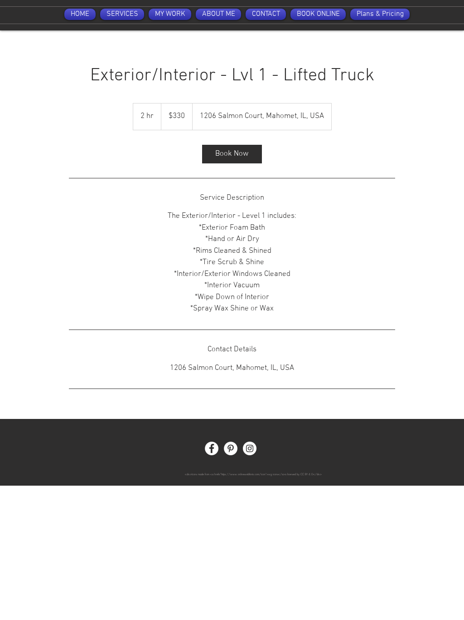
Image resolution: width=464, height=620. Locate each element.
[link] (232, 154)
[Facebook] (211, 448)
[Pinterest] (230, 448)
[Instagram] (249, 448)
